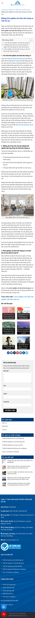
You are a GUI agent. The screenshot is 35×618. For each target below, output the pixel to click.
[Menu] (2, 3)
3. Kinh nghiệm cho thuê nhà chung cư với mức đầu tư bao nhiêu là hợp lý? (16, 50)
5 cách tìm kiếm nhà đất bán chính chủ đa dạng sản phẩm (20, 472)
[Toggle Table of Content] (30, 40)
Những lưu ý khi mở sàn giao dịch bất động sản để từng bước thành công (18, 478)
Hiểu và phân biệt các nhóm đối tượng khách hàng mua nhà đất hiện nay (18, 467)
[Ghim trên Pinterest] (17, 352)
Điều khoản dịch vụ (8, 593)
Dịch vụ (4, 423)
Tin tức (4, 429)
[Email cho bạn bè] (14, 352)
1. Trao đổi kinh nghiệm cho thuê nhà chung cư (16, 43)
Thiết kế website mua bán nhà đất (12, 445)
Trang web (6, 401)
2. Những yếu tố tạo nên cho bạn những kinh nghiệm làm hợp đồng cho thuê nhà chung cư (16, 46)
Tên (4, 385)
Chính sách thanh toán (9, 584)
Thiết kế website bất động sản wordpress (14, 448)
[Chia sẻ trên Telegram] (26, 352)
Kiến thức (5, 426)
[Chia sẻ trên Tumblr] (23, 352)
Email (5, 393)
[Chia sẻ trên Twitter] (11, 352)
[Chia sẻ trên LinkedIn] (20, 352)
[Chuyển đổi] (32, 423)
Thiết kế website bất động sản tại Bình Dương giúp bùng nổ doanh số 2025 (18, 484)
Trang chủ (4, 10)
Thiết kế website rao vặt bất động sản (13, 442)
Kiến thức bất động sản (23, 10)
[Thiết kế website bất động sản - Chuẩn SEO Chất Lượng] (17, 3)
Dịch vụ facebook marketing (10, 452)
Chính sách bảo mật (8, 590)
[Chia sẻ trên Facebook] (8, 352)
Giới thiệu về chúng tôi (9, 596)
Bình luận (6, 371)
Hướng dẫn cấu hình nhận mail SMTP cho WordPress (20, 461)
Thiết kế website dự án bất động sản (13, 438)
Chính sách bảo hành (8, 587)
